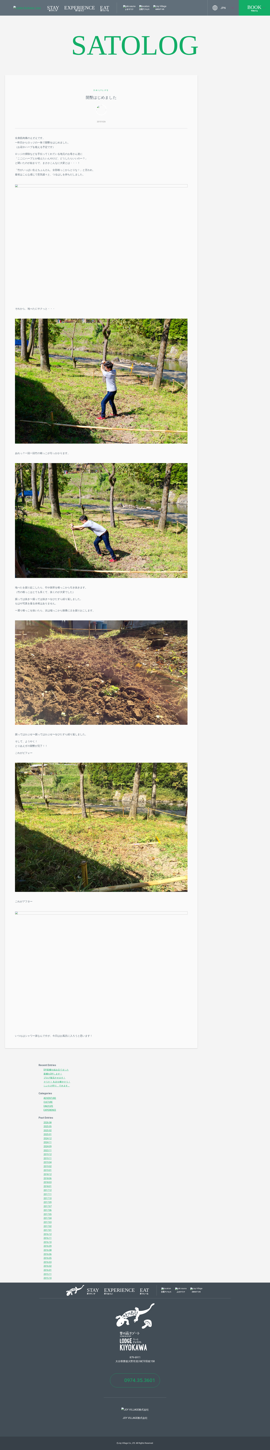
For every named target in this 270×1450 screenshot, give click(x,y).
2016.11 (48, 1238)
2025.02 (48, 1130)
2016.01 (48, 1270)
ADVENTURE (50, 1098)
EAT (104, 8)
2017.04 (48, 1218)
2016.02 (48, 1266)
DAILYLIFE (101, 90)
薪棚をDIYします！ (53, 1074)
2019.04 (48, 1162)
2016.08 (48, 1250)
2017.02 (48, 1226)
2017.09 (48, 1202)
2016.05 (48, 1258)
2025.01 (48, 1134)
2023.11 (48, 1150)
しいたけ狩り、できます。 (57, 1085)
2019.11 (48, 1158)
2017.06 (48, 1210)
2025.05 (48, 1126)
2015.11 (48, 1274)
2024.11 (48, 1142)
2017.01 (48, 1230)
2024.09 (48, 1146)
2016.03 (48, 1262)
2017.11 (48, 1194)
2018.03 (48, 1182)
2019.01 (48, 1170)
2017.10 (48, 1198)
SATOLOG (135, 45)
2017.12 (48, 1190)
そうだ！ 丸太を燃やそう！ (57, 1082)
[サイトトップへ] (27, 8)
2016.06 (48, 1254)
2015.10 (48, 1278)
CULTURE (48, 1102)
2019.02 (48, 1166)
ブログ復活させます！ (54, 1077)
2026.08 (48, 1122)
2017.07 (48, 1206)
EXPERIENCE (79, 8)
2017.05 (48, 1214)
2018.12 (48, 1174)
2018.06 (48, 1178)
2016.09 (48, 1246)
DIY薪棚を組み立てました (56, 1070)
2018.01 (48, 1186)
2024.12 (48, 1138)
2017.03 (48, 1222)
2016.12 (48, 1234)
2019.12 (48, 1154)
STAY (53, 8)
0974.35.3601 (139, 1380)
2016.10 (48, 1242)
